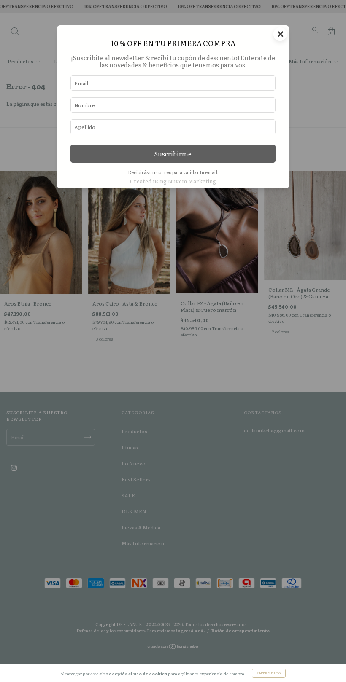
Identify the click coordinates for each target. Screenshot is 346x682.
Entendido (269, 673)
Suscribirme (173, 153)
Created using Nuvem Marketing (173, 181)
